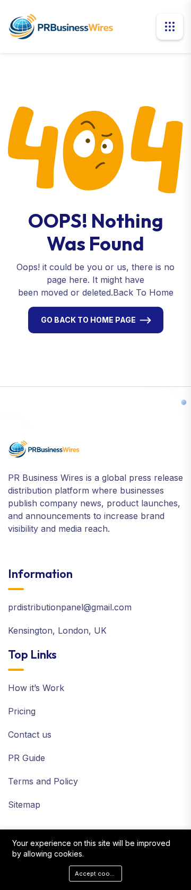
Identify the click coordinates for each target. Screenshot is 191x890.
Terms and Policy (43, 781)
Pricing (22, 711)
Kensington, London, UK (57, 630)
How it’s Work (36, 687)
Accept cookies (98, 873)
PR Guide (26, 758)
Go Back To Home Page (88, 319)
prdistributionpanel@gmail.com (70, 607)
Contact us (29, 734)
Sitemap (24, 804)
